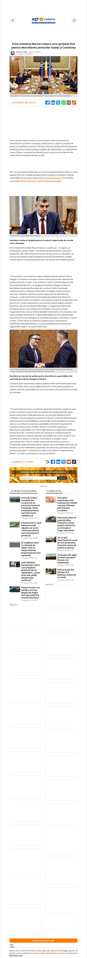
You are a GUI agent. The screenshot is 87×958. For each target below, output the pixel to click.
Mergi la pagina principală (43, 940)
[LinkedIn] (53, 102)
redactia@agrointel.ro (49, 953)
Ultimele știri (54, 491)
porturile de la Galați (52, 177)
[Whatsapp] (63, 102)
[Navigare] (13, 20)
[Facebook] (47, 102)
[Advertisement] (43, 8)
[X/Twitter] (63, 462)
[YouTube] (69, 462)
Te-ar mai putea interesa (23, 491)
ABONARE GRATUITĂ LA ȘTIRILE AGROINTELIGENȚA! (43, 472)
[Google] (47, 462)
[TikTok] (74, 462)
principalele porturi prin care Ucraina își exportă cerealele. (35, 180)
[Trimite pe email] (69, 102)
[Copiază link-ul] (74, 102)
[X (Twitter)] (58, 102)
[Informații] (74, 20)
